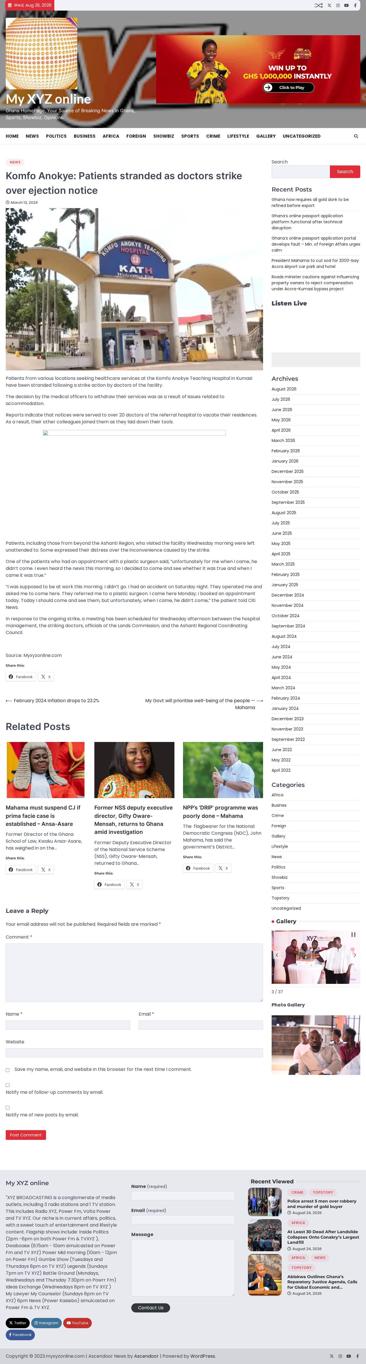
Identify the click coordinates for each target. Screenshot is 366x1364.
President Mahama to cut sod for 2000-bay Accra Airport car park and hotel (315, 263)
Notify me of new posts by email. (42, 1115)
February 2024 (286, 698)
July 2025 (281, 523)
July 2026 (281, 399)
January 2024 (285, 708)
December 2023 (288, 719)
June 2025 (282, 533)
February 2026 (286, 451)
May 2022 (281, 760)
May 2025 (281, 543)
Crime (213, 136)
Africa (111, 136)
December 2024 (288, 595)
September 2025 (288, 502)
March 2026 (283, 440)
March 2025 (283, 564)
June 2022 (282, 750)
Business (85, 136)
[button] (277, 955)
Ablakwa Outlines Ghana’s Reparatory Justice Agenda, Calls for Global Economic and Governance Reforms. (322, 1284)
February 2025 (286, 574)
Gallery (266, 136)
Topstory (280, 898)
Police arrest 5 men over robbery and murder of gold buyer (322, 1204)
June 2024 (282, 657)
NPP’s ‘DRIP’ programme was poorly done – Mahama (220, 811)
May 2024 (281, 667)
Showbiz (163, 136)
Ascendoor (146, 1356)
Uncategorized (302, 136)
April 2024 (281, 677)
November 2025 (287, 482)
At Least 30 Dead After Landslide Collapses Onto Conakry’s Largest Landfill (323, 1237)
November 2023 (287, 729)
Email (146, 1014)
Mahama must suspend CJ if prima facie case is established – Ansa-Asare (43, 815)
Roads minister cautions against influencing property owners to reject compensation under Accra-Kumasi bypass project (315, 283)
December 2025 (288, 471)
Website (15, 1042)
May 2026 (281, 420)
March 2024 (283, 688)
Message (142, 1234)
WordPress (202, 1356)
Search (280, 162)
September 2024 (288, 626)
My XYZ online (48, 98)
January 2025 (285, 585)
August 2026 (284, 389)
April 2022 (281, 770)
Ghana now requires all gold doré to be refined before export (310, 202)
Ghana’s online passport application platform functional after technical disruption (307, 222)
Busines (279, 805)
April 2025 (281, 554)
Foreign (136, 136)
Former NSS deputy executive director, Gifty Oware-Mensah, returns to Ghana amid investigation (133, 819)
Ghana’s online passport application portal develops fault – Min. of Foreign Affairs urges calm (316, 244)
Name (14, 1014)
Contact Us (151, 1307)
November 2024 (288, 605)
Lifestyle (238, 136)
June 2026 (282, 409)
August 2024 (284, 636)
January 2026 (285, 461)
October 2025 (285, 492)
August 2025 (284, 513)
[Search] (356, 136)
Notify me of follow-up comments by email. (54, 1092)
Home (12, 136)
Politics (56, 136)
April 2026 (281, 430)
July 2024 (281, 647)
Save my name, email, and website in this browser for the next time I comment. (103, 1069)
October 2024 (286, 616)
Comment (19, 937)
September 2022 (288, 739)
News (32, 136)
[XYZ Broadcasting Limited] (316, 1073)
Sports (190, 136)
